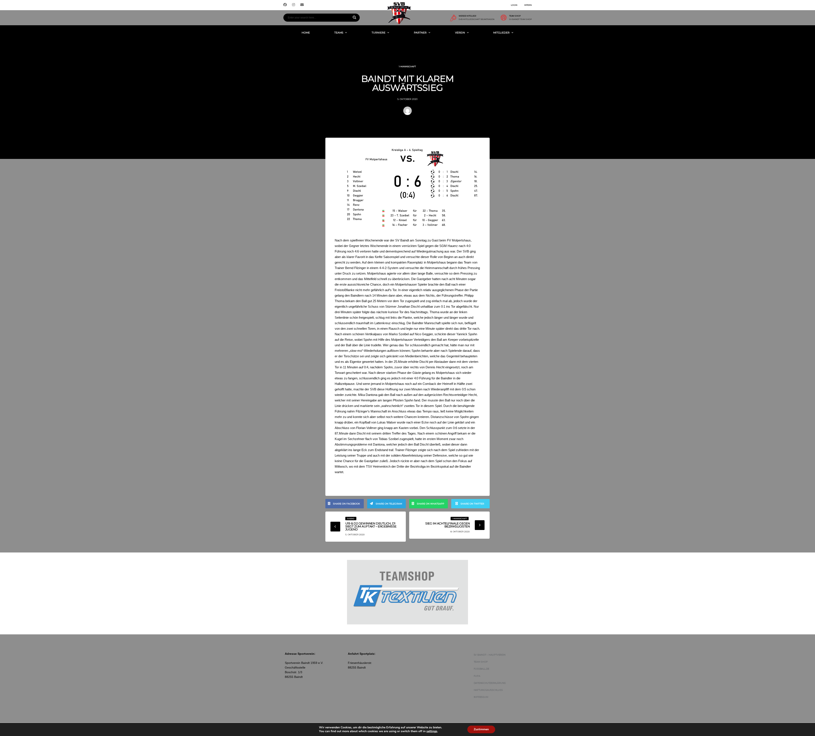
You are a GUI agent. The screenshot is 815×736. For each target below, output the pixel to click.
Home (306, 32)
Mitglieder (501, 32)
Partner (420, 32)
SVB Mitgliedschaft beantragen (476, 19)
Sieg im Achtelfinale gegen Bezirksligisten (447, 525)
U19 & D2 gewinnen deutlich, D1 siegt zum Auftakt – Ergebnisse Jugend (370, 526)
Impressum (481, 696)
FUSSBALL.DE (481, 668)
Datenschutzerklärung (490, 682)
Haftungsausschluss (488, 689)
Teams (338, 32)
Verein (460, 32)
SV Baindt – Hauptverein (490, 654)
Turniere (378, 32)
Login (514, 5)
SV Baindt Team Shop (520, 19)
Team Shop (481, 661)
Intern (528, 5)
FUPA (477, 675)
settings (431, 731)
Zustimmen (481, 729)
